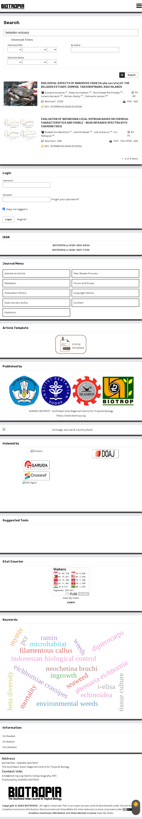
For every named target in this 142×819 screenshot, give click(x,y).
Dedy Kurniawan (80, 92)
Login (8, 219)
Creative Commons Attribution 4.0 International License (62, 813)
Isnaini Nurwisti (52, 96)
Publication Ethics (15, 293)
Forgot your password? (65, 199)
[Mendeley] (65, 532)
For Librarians (10, 747)
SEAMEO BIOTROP (29, 779)
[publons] (77, 532)
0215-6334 (82, 245)
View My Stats (71, 598)
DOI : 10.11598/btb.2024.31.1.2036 (63, 106)
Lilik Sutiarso (103, 132)
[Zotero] (77, 544)
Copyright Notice (83, 293)
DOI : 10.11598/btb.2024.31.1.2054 (63, 146)
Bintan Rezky (74, 96)
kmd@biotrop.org (12, 775)
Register (21, 219)
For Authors (9, 741)
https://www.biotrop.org (70, 415)
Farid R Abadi (83, 132)
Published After (15, 45)
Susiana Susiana (56, 92)
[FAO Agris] (36, 490)
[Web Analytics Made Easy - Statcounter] (71, 602)
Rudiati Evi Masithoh (58, 132)
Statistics (10, 312)
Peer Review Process (85, 273)
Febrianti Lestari (96, 96)
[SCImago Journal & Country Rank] (71, 430)
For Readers (9, 736)
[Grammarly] (65, 544)
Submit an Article (14, 273)
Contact (78, 302)
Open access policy (16, 302)
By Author (75, 45)
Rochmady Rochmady (108, 92)
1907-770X (83, 249)
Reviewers (10, 283)
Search (132, 75)
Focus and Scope (83, 283)
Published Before (16, 57)
